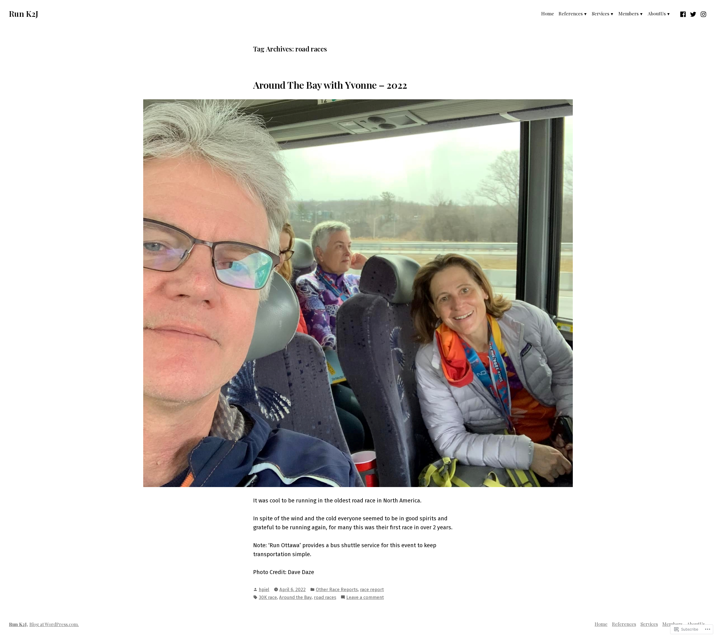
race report (372, 589)
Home (547, 13)
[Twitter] (693, 13)
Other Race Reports (337, 589)
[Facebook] (683, 13)
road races (325, 597)
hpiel (264, 589)
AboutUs (657, 13)
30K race (268, 597)
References (571, 13)
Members (628, 13)
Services (600, 13)
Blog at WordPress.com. (54, 624)
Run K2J (23, 13)
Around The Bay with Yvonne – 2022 (330, 84)
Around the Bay (295, 597)
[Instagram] (702, 13)
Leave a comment (365, 597)
